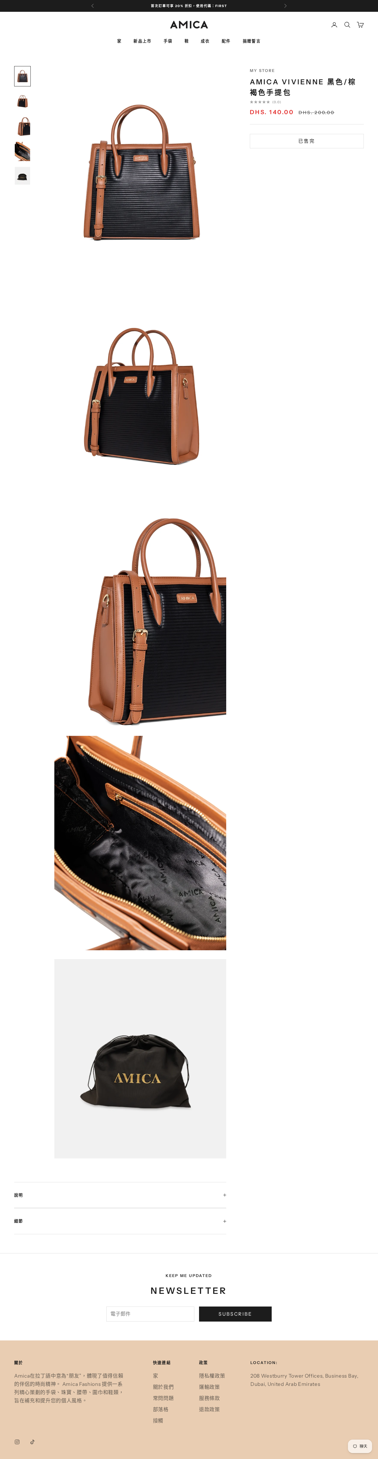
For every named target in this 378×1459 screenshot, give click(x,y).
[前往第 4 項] (22, 151)
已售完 (306, 141)
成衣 (205, 41)
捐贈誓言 (252, 41)
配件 (226, 41)
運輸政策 (209, 1387)
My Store (262, 70)
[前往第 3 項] (22, 126)
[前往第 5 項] (22, 175)
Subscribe (235, 1314)
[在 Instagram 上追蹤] (17, 1442)
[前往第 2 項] (22, 101)
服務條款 (209, 1398)
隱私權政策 (212, 1376)
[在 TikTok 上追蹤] (32, 1442)
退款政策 (209, 1409)
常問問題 (163, 1398)
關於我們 (163, 1387)
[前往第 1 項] (22, 76)
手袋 (168, 41)
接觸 (158, 1421)
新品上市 (142, 41)
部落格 (161, 1409)
